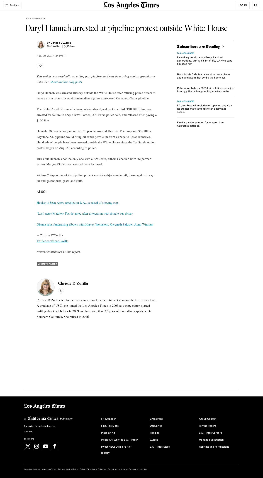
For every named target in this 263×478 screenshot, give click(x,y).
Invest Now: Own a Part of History (116, 450)
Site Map (28, 432)
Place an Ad (108, 433)
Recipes (154, 433)
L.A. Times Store (160, 447)
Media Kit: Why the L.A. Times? (119, 440)
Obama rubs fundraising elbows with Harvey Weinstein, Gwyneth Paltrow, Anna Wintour (95, 224)
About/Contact (207, 419)
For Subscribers (185, 53)
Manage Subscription (211, 440)
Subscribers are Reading (198, 46)
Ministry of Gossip (35, 18)
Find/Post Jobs (110, 426)
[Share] (40, 65)
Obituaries (156, 426)
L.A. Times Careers (210, 433)
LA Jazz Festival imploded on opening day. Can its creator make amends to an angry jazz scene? (204, 108)
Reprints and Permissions (214, 447)
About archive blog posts (66, 82)
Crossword (156, 419)
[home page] (131, 4)
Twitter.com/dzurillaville (52, 241)
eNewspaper (108, 419)
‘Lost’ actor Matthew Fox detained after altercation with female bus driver (85, 213)
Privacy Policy (79, 469)
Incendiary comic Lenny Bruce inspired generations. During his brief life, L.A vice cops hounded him (204, 60)
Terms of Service (65, 469)
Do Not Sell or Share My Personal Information (127, 469)
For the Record (207, 426)
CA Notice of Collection (96, 469)
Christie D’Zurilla (61, 43)
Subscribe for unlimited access (39, 426)
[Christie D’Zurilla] (41, 45)
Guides (154, 440)
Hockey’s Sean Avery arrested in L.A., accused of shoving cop (77, 202)
